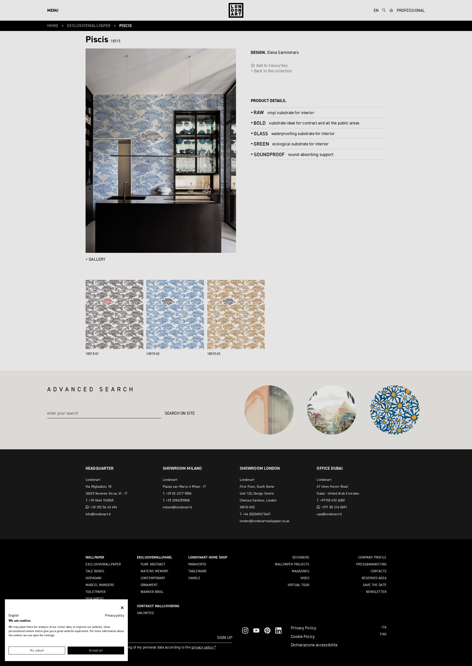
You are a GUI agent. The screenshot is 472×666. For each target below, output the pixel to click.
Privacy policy (114, 615)
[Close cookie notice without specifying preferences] (122, 608)
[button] (14, 616)
